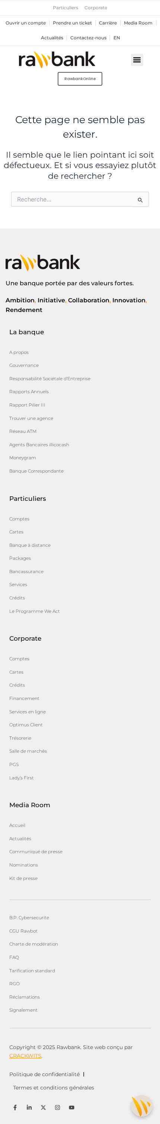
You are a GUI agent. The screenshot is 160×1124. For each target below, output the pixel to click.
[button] (137, 60)
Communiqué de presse (36, 851)
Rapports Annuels (29, 391)
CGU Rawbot (23, 931)
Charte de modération (33, 944)
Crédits (17, 598)
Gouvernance (24, 365)
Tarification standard (32, 970)
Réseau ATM (22, 431)
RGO (14, 983)
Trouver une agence (31, 418)
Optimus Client (26, 724)
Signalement (23, 1010)
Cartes (16, 532)
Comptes (19, 519)
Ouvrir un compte (26, 23)
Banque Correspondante (36, 471)
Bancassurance (26, 571)
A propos (19, 352)
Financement (24, 698)
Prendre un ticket (72, 23)
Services (18, 584)
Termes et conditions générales (53, 1087)
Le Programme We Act (34, 611)
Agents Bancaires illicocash (39, 444)
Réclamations (24, 997)
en (116, 37)
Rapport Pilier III (27, 405)
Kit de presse (23, 878)
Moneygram (22, 457)
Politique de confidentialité (44, 1074)
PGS (14, 764)
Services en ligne (27, 711)
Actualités (52, 37)
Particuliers (65, 7)
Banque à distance (30, 545)
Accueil (17, 825)
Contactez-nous (88, 37)
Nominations (23, 865)
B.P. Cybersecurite (29, 917)
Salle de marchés (28, 751)
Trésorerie (20, 738)
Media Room (138, 23)
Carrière (108, 23)
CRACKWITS (25, 1055)
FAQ (14, 957)
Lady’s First (21, 777)
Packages (20, 558)
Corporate (95, 7)
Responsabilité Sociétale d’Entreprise (49, 378)
